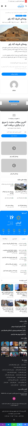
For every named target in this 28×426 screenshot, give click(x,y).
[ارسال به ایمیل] (21, 22)
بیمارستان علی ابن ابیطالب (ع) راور (7, 192)
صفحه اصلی (21, 416)
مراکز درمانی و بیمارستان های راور (14, 101)
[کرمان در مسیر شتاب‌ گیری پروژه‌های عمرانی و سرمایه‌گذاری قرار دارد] (14, 354)
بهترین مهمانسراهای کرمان (14, 364)
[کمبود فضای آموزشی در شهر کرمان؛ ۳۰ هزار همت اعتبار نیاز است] (7, 287)
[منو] (2, 6)
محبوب (23, 239)
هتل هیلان (6, 382)
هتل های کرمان (13, 382)
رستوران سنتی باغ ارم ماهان (11, 264)
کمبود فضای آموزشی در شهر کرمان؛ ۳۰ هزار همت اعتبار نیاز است (7, 293)
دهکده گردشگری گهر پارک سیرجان (10, 243)
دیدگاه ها (5, 239)
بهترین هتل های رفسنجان (21, 374)
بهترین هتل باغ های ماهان (21, 369)
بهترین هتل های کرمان (21, 377)
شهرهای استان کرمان (18, 12)
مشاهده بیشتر (14, 74)
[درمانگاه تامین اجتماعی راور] (21, 186)
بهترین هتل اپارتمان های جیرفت (20, 367)
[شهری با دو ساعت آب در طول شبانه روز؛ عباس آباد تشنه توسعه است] (5, 349)
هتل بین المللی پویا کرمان (13, 380)
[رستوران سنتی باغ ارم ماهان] (22, 266)
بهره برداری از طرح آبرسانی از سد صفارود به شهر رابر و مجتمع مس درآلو (21, 309)
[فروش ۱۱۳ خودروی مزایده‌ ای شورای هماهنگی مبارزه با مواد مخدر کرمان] (5, 354)
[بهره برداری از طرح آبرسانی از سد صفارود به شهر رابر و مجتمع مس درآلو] (21, 303)
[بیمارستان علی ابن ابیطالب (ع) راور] (7, 186)
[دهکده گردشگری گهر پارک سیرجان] (22, 245)
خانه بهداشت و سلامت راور (14, 104)
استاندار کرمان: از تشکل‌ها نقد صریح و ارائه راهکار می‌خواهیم (21, 293)
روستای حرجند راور (9, 205)
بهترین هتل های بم (22, 372)
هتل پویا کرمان (23, 385)
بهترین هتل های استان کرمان (8, 369)
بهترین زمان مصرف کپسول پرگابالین (19, 393)
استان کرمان (23, 364)
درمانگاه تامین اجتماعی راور (21, 191)
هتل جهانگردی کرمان (22, 382)
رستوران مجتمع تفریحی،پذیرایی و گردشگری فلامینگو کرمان (10, 251)
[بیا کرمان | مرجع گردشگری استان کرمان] (20, 6)
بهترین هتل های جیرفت (11, 372)
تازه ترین (14, 239)
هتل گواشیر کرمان (14, 385)
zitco (23, 22)
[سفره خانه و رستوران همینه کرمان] (22, 273)
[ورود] (5, 6)
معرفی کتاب (8, 393)
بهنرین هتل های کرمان (10, 377)
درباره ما (16, 416)
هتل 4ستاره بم (23, 380)
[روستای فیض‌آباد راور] (21, 200)
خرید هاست (6, 416)
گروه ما (11, 416)
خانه (25, 12)
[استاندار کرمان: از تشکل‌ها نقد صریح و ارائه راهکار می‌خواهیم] (21, 287)
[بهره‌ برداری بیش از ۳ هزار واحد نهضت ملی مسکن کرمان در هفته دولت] (7, 303)
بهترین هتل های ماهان (9, 374)
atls (26, 395)
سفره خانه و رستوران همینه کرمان (10, 270)
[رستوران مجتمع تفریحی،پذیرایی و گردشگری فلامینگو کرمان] (22, 252)
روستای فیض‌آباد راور (22, 205)
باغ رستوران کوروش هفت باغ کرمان (9, 257)
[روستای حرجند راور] (7, 200)
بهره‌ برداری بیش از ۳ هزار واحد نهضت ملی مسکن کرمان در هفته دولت (7, 309)
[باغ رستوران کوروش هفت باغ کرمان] (22, 259)
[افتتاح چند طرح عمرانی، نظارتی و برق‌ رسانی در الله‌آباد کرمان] (23, 354)
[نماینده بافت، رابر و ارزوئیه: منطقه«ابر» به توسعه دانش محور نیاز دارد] (23, 344)
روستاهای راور (8, 12)
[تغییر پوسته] (26, 6)
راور (12, 12)
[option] (14, 103)
